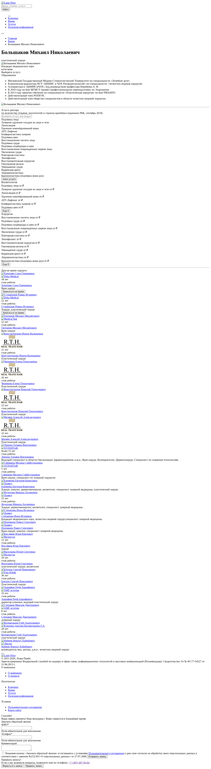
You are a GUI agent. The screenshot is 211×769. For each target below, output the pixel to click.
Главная (12, 38)
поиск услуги (9, 179)
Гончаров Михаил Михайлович (19, 327)
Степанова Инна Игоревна (16, 516)
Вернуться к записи (12, 766)
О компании (15, 673)
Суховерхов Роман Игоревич (17, 306)
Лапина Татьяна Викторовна (17, 456)
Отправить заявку (97, 756)
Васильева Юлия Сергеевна (17, 563)
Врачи (11, 21)
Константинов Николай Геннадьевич (22, 411)
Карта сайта (14, 710)
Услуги (12, 24)
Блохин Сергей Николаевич (17, 581)
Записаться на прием (13, 291)
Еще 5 (6, 211)
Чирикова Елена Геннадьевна (17, 383)
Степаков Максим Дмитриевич (18, 617)
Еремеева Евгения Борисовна (18, 486)
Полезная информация (20, 27)
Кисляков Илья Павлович (15, 545)
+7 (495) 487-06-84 (79, 762)
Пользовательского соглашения (106, 753)
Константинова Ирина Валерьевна (20, 355)
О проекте (13, 675)
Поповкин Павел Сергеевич (17, 528)
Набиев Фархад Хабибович (16, 646)
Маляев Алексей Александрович (19, 439)
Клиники (13, 18)
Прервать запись (34, 766)
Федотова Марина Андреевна (18, 504)
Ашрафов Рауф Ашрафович (16, 599)
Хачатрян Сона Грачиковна (16, 285)
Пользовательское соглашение (25, 707)
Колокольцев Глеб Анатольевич (19, 634)
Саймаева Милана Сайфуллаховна (20, 474)
